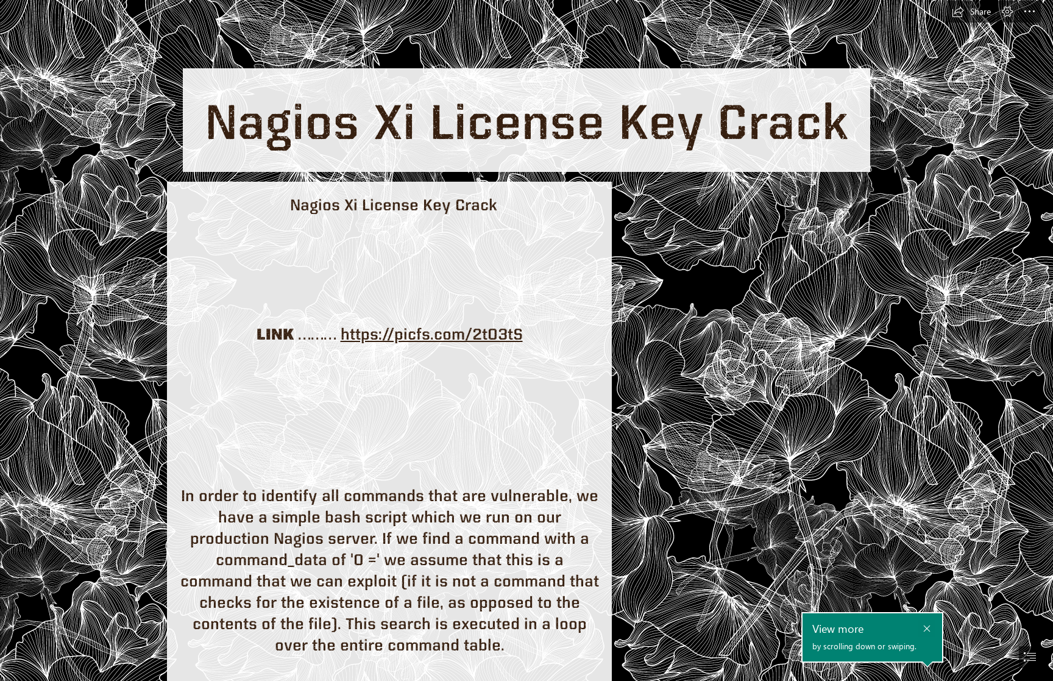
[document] (526, 340)
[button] (971, 12)
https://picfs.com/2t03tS (432, 333)
